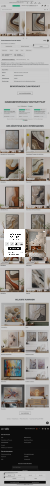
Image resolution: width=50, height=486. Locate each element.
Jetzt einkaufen (14, 248)
